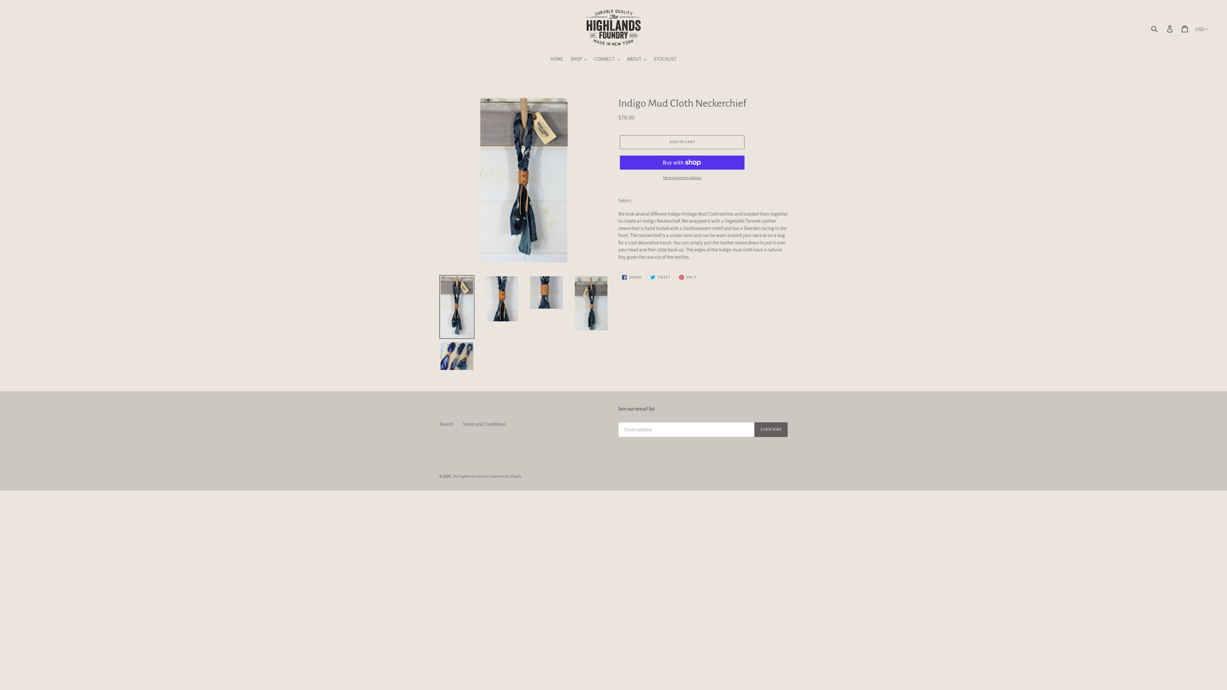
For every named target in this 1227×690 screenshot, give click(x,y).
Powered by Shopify (505, 476)
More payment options (682, 177)
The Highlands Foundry (470, 476)
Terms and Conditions (484, 424)
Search (446, 424)
